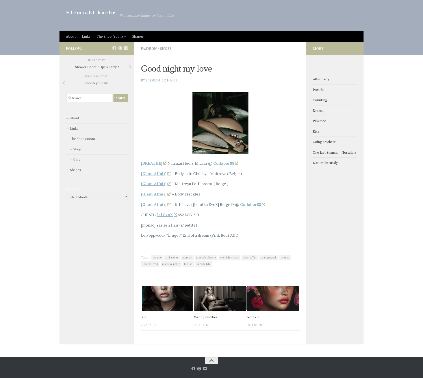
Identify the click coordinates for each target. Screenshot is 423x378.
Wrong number (205, 317)
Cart (76, 159)
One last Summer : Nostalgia (334, 152)
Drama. (318, 110)
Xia (144, 317)
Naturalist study (325, 162)
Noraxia (253, 317)
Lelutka (285, 257)
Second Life (204, 264)
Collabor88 (223, 163)
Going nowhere (324, 142)
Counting (320, 100)
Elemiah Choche (206, 257)
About (71, 36)
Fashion (149, 48)
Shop (77, 149)
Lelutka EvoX (150, 264)
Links (86, 36)
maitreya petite (171, 264)
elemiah (153, 80)
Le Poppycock (268, 257)
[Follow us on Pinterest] (120, 48)
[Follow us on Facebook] (114, 48)
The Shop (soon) (109, 36)
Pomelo (318, 89)
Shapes (137, 36)
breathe (157, 257)
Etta (316, 131)
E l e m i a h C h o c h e (90, 12)
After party (321, 79)
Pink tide (319, 121)
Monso (188, 264)
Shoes (166, 48)
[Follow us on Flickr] (126, 48)
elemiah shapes (229, 257)
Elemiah (187, 257)
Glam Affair (249, 257)
